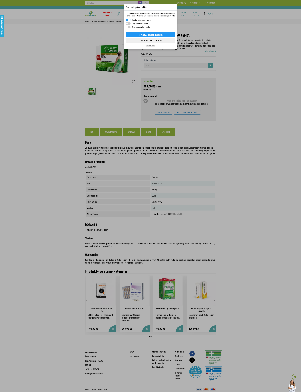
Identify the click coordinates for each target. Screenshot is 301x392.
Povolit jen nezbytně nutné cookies (150, 40)
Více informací (150, 45)
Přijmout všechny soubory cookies (151, 34)
